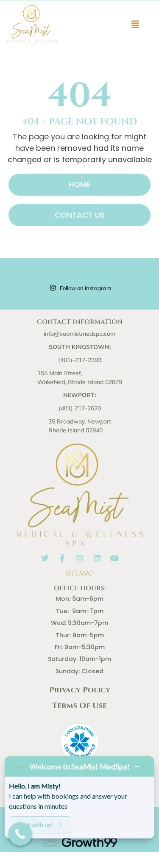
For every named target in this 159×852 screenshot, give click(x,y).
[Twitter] (45, 558)
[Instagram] (79, 558)
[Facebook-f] (62, 558)
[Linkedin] (97, 558)
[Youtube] (114, 558)
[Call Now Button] (20, 834)
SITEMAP (79, 573)
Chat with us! (35, 824)
